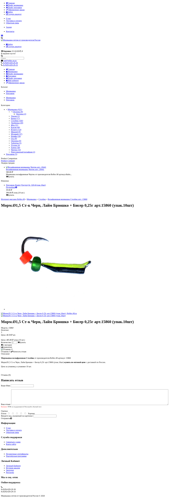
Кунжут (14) (16, 130)
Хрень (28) (15, 147)
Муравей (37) (16, 134)
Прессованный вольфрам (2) (23, 152)
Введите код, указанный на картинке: (17, 416)
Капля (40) (15, 127)
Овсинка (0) (16, 141)
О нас (8, 18)
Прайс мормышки (15, 5)
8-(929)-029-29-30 (10, 63)
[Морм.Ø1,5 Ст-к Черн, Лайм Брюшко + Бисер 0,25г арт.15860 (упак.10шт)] (39, 313)
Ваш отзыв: (6, 404)
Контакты (10, 31)
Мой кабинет (13, 80)
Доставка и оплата (14, 21)
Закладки (10, 470)
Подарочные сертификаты (17, 454)
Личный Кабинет (13, 466)
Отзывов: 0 (5, 352)
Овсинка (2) (21, 114)
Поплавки (12, 76)
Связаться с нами (13, 442)
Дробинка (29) (17, 123)
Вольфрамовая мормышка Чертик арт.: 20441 (25, 169)
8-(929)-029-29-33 (10, 65)
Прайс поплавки (15, 7)
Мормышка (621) (15, 109)
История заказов (13, 468)
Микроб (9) (16, 132)
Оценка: (4, 411)
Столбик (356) (17, 121)
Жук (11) (14, 125)
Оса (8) (14, 139)
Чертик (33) (16, 150)
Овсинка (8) (18, 112)
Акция (9, 27)
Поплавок (10, 93)
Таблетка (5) (16, 143)
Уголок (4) (15, 145)
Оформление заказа (16, 10)
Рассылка (10, 472)
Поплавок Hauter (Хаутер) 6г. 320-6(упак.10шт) (26, 185)
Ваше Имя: (5, 386)
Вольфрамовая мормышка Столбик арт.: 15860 (67, 199)
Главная (11, 3)
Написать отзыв (19, 352)
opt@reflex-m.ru (10, 61)
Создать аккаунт (15, 14)
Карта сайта (11, 444)
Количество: (6, 342)
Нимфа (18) (16, 136)
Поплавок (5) (11, 154)
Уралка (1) (15, 116)
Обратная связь (12, 23)
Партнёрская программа (16, 456)
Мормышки (13, 72)
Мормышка (11, 91)
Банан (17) (15, 118)
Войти (10, 12)
